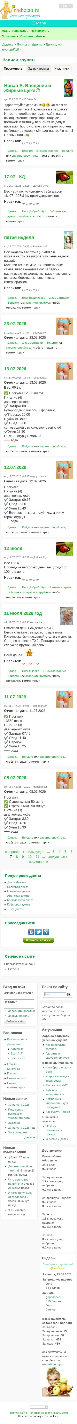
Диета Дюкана (16, 882)
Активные (17, 1048)
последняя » (38, 861)
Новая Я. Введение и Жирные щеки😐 (27, 88)
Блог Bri (27, 150)
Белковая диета (18, 886)
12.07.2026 (15, 467)
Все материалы (17, 1039)
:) (9, 1157)
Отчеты (12, 1064)
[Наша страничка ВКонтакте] (31, 934)
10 (30, 856)
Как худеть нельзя (58, 1111)
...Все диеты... (16, 909)
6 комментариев (60, 587)
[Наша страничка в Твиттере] (38, 934)
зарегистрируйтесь (24, 155)
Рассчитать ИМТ (57, 1085)
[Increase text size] (70, 7)
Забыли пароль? (19, 1015)
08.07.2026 (15, 777)
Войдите (67, 150)
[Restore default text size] (66, 7)
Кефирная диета (18, 904)
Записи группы (39, 68)
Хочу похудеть (18, 1132)
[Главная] (20, 18)
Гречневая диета (18, 891)
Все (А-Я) (17, 1053)
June (49, 1283)
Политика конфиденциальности (48, 1412)
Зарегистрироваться (22, 1010)
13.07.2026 (15, 368)
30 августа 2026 (19, 1104)
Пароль (10, 1001)
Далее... (13, 150)
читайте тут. (53, 1364)
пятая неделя (19, 237)
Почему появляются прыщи (54, 1130)
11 (37, 856)
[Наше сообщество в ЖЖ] (46, 934)
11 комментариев (54, 670)
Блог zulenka (30, 670)
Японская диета (29, 44)
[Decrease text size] (61, 7)
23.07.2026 (15, 323)
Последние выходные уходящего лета (19, 1113)
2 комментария (59, 297)
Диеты (7, 44)
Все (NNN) (18, 1058)
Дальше (29, 1137)
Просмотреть (13, 68)
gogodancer (53, 1297)
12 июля (13, 548)
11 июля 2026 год (23, 613)
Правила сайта (17, 1412)
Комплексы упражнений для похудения (57, 1103)
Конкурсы (13, 1068)
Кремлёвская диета (20, 900)
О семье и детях (57, 1139)
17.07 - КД (14, 176)
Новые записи (16, 1078)
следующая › (57, 856)
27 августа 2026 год (21, 1127)
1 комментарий (32, 342)
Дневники (13, 1044)
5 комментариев (47, 150)
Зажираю (14, 1122)
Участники (61, 68)
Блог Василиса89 (33, 297)
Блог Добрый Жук (34, 211)
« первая (12, 852)
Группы (12, 1073)
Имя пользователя (18, 992)
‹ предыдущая (33, 852)
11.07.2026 (15, 696)
